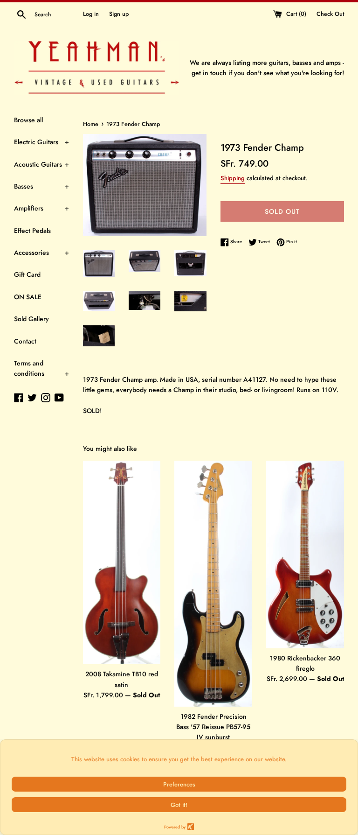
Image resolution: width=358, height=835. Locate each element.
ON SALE (27, 297)
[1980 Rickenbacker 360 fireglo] (305, 554)
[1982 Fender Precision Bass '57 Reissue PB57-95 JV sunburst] (213, 584)
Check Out (330, 14)
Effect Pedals (32, 230)
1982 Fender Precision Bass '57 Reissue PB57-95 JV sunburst (213, 727)
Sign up (119, 14)
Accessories (41, 252)
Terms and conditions (41, 368)
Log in (91, 14)
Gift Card (27, 274)
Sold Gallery (31, 318)
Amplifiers (41, 208)
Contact (25, 341)
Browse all (28, 120)
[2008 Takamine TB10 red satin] (122, 563)
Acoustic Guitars (41, 164)
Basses (41, 186)
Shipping (232, 178)
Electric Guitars (41, 142)
